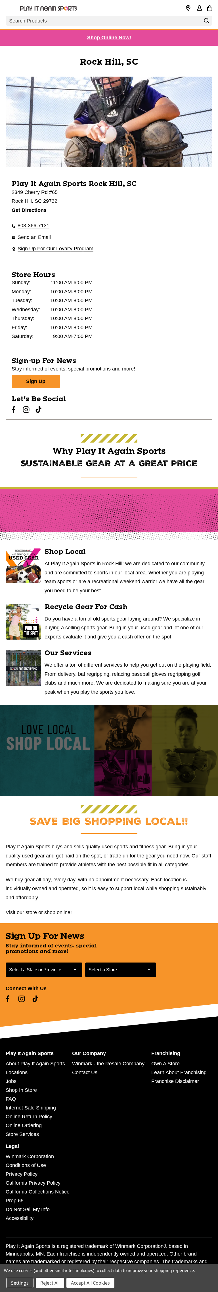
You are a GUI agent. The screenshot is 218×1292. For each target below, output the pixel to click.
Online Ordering (24, 1125)
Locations (17, 1072)
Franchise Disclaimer (175, 1081)
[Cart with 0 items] (209, 7)
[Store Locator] (188, 8)
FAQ (11, 1099)
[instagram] (26, 409)
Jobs (11, 1081)
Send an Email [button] (34, 237)
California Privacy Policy (33, 1183)
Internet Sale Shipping (31, 1108)
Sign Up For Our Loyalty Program (55, 248)
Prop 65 (15, 1200)
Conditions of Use (26, 1165)
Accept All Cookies (90, 1283)
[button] (8, 7)
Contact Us (84, 1072)
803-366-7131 (33, 225)
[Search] (206, 22)
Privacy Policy (21, 1174)
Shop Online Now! (109, 37)
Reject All (50, 1283)
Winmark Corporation (30, 1156)
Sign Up (35, 381)
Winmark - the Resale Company (108, 1063)
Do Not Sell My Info (28, 1209)
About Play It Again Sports (35, 1063)
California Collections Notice (38, 1192)
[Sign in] (199, 8)
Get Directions (29, 210)
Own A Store (165, 1063)
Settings (20, 1283)
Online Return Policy (29, 1116)
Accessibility (19, 1218)
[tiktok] (38, 409)
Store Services (22, 1134)
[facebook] (13, 409)
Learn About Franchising (179, 1072)
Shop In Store (21, 1090)
